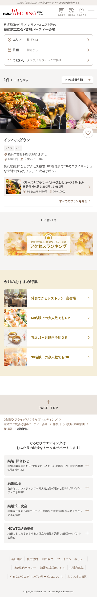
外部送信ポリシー (24, 568)
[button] (48, 465)
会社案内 (17, 559)
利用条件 (47, 559)
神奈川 (57, 424)
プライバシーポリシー (71, 559)
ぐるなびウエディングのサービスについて (36, 576)
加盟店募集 (76, 568)
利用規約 (32, 559)
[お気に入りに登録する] (88, 133)
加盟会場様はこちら (52, 568)
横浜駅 (8, 429)
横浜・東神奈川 (75, 424)
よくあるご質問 (77, 576)
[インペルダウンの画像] (48, 110)
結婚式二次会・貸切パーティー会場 (26, 424)
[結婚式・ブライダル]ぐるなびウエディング (30, 419)
